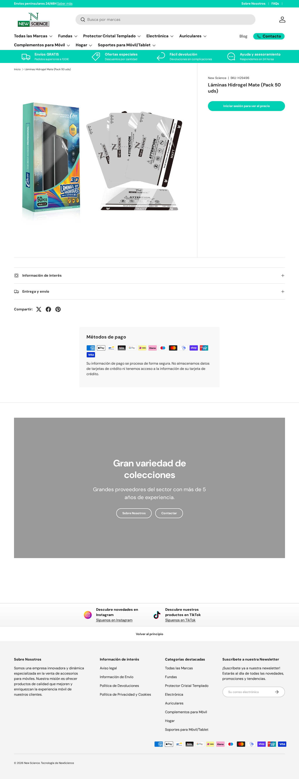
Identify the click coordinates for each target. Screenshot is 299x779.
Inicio (17, 69)
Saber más (64, 3)
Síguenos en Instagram (114, 620)
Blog (243, 36)
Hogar (170, 720)
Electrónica (174, 694)
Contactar (169, 513)
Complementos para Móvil (186, 712)
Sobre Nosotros (253, 3)
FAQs (275, 3)
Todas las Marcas (179, 668)
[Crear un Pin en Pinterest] (58, 309)
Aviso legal (108, 668)
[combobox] (165, 19)
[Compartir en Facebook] (48, 309)
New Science (217, 78)
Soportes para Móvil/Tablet (186, 729)
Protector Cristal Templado (186, 685)
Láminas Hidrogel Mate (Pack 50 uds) (48, 69)
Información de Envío (116, 677)
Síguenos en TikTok (180, 620)
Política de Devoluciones (119, 685)
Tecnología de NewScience (57, 763)
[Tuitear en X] (39, 309)
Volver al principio (149, 634)
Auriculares (174, 703)
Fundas (171, 677)
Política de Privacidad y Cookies (125, 694)
